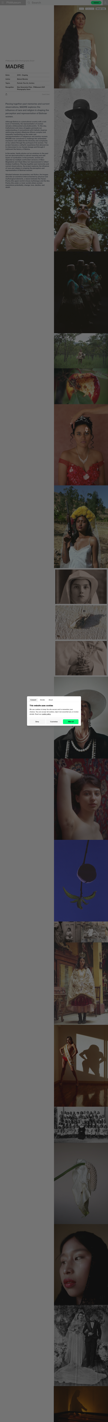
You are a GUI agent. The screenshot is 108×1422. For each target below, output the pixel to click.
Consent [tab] (33, 700)
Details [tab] (42, 700)
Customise (54, 722)
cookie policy (46, 714)
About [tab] (51, 700)
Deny (37, 722)
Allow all (71, 722)
